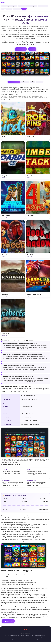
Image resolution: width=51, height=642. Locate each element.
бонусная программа (31, 6)
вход (24, 8)
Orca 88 (4, 2)
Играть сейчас (8, 621)
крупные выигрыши (11, 6)
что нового (8, 8)
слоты (3, 6)
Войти (32, 49)
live (3, 8)
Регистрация (20, 49)
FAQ (33, 81)
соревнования (22, 6)
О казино (25, 81)
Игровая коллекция (14, 81)
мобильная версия (43, 6)
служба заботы (17, 8)
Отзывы (40, 81)
